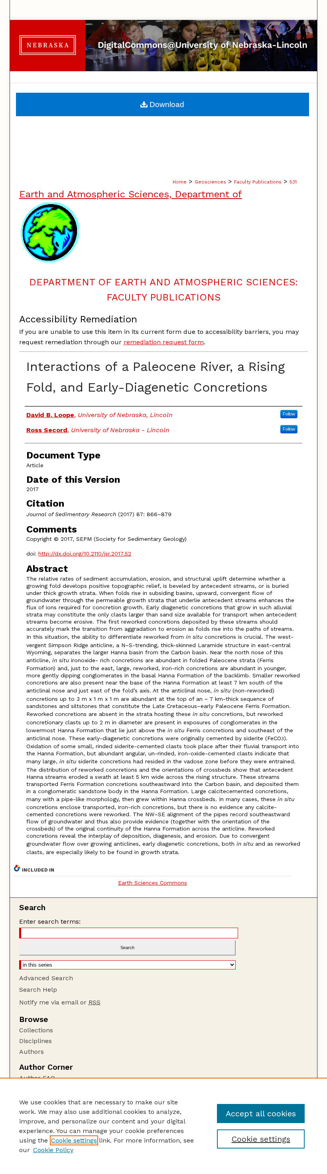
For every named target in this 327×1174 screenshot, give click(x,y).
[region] (163, 1126)
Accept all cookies (261, 1113)
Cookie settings (74, 1140)
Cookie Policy (53, 1150)
